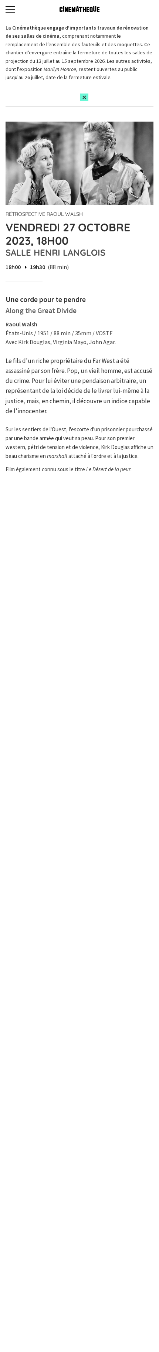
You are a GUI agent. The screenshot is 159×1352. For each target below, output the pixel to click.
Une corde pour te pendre (46, 299)
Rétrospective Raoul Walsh (44, 214)
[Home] (79, 9)
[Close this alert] (84, 97)
